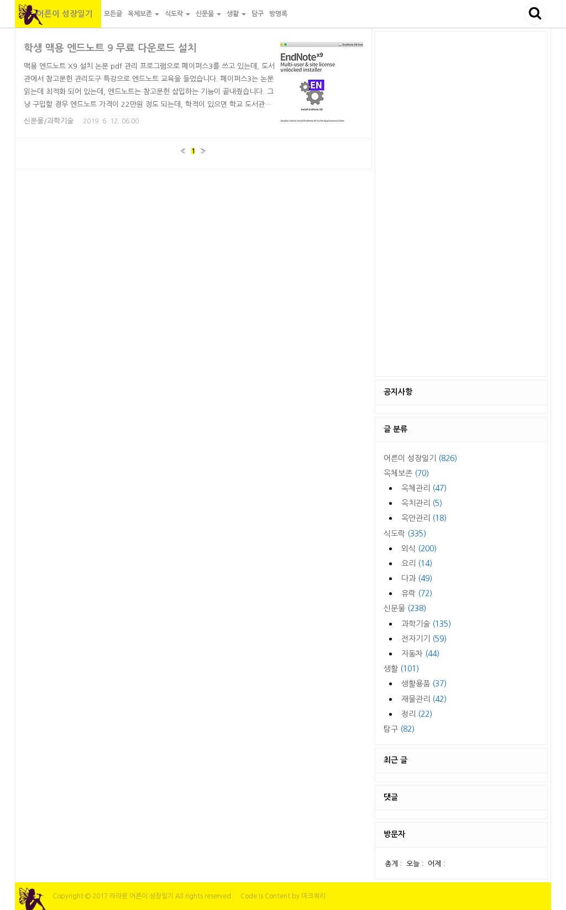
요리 (416, 563)
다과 (416, 578)
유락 (416, 593)
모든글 (113, 14)
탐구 (257, 14)
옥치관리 (421, 503)
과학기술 (426, 624)
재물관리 (424, 699)
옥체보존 (406, 473)
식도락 (405, 533)
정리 (416, 714)
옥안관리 (424, 518)
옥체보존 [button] (141, 14)
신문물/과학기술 (49, 121)
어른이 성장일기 (58, 14)
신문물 (405, 608)
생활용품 (424, 683)
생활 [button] (233, 14)
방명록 (278, 14)
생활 (401, 669)
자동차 (420, 654)
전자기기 (424, 639)
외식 (419, 548)
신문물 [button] (206, 14)
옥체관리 (424, 488)
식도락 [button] (175, 14)
